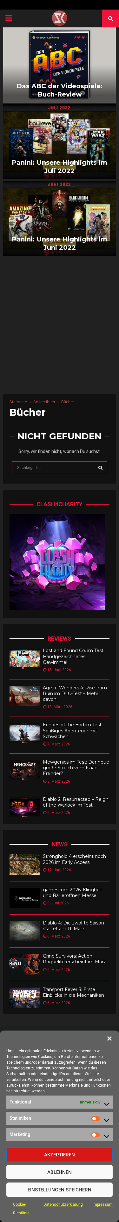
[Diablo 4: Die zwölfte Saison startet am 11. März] (25, 931)
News (60, 844)
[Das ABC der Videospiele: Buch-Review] (59, 65)
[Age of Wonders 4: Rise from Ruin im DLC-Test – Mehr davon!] (25, 696)
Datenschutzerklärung (63, 1204)
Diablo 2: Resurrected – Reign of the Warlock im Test (76, 802)
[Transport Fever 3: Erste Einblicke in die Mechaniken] (25, 998)
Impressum (103, 1204)
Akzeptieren (59, 1155)
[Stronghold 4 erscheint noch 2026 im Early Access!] (25, 864)
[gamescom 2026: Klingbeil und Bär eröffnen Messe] (25, 898)
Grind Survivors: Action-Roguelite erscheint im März (74, 959)
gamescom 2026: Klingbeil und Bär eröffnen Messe (72, 892)
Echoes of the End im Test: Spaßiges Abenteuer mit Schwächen (72, 730)
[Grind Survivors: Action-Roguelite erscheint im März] (25, 964)
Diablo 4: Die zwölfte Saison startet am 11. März (73, 925)
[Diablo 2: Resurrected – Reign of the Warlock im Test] (25, 807)
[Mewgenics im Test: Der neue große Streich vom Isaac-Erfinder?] (25, 770)
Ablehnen (59, 1172)
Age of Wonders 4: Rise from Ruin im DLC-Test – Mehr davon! (75, 693)
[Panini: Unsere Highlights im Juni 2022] (59, 218)
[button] (109, 1038)
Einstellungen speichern (59, 1190)
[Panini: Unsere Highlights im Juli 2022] (59, 142)
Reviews (59, 638)
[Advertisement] (59, 331)
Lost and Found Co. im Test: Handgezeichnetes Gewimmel (73, 656)
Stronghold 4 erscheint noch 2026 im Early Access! (74, 859)
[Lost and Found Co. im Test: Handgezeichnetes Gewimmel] (25, 659)
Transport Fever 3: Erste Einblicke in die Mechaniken (73, 992)
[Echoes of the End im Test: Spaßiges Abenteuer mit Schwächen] (25, 733)
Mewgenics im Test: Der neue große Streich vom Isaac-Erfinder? (76, 767)
